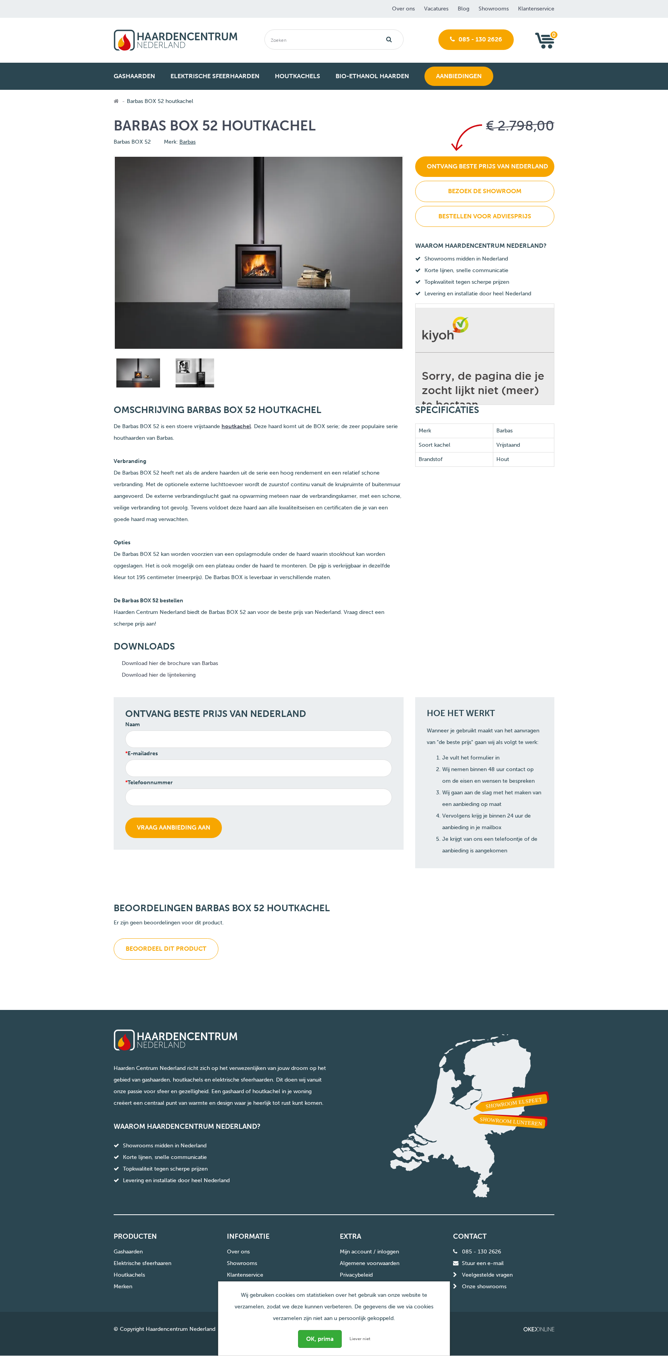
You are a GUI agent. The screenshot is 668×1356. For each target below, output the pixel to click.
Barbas (187, 142)
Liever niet (359, 1338)
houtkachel (236, 426)
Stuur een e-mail (483, 1263)
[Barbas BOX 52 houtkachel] (137, 374)
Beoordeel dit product (166, 948)
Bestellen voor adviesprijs (484, 216)
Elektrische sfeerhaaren (142, 1263)
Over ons (403, 8)
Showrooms (494, 8)
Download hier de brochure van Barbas (170, 663)
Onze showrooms (484, 1286)
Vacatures (436, 8)
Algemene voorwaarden (369, 1263)
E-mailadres (143, 753)
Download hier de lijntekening (159, 675)
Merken (123, 1286)
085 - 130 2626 (479, 39)
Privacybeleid (356, 1275)
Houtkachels (129, 1275)
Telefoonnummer (150, 782)
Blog (463, 8)
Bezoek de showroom (484, 191)
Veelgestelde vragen (487, 1275)
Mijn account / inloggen (369, 1251)
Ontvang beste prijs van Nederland (487, 166)
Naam (132, 724)
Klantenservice (536, 8)
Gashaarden (128, 1251)
